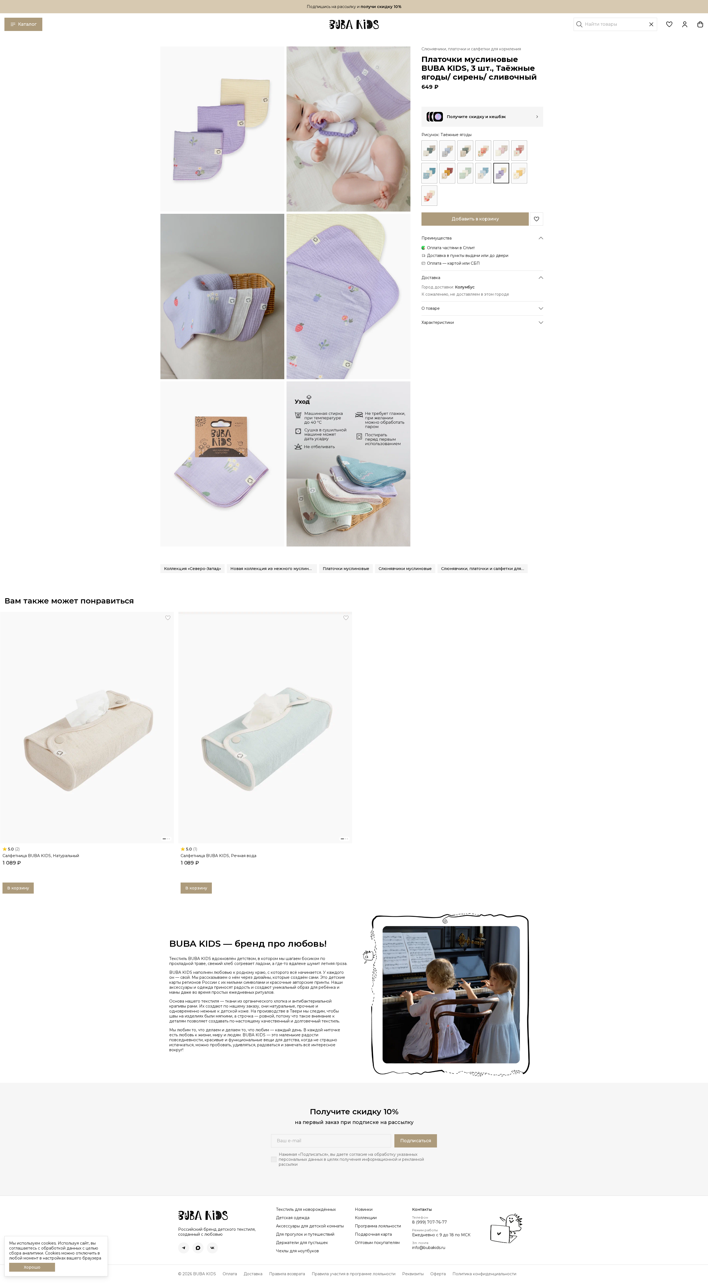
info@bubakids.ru (428, 1247)
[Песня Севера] (501, 150)
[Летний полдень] (483, 150)
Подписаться (415, 1140)
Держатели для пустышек (302, 1242)
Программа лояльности (378, 1226)
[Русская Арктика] (429, 173)
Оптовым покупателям (377, 1242)
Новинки (364, 1209)
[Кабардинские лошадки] (465, 150)
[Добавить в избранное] (536, 219)
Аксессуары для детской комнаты (310, 1226)
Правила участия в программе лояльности (353, 1273)
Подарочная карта (373, 1234)
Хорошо (32, 1267)
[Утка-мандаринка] (519, 173)
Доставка (253, 1273)
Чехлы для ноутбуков (297, 1250)
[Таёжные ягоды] (501, 173)
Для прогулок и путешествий (305, 1234)
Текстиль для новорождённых (306, 1209)
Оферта (438, 1273)
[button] (669, 24)
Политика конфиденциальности (484, 1273)
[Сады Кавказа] (447, 173)
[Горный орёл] (447, 150)
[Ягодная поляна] (429, 195)
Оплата (230, 1273)
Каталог (27, 24)
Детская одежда (292, 1217)
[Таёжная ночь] (483, 173)
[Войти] (684, 24)
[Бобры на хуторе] (429, 150)
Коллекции (366, 1217)
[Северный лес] (465, 173)
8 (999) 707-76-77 (429, 1222)
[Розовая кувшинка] (519, 150)
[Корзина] (700, 24)
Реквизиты (413, 1273)
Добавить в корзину (475, 219)
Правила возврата (287, 1273)
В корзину (18, 888)
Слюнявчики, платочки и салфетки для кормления (471, 48)
